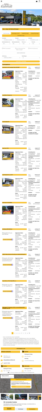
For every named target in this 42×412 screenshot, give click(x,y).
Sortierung (4, 56)
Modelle (17, 38)
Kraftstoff (30, 38)
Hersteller (4, 38)
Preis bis (33, 42)
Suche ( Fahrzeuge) (21, 61)
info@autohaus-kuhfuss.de (9, 360)
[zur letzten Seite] (29, 333)
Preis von (24, 42)
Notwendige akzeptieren (9, 408)
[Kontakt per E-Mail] (36, 1)
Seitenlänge (24, 56)
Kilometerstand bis (15, 42)
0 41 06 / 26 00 (7, 363)
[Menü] (1, 1)
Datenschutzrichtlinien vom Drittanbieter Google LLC (20, 383)
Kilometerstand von (6, 42)
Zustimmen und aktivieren (21, 386)
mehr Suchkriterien (21, 52)
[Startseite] (39, 1)
